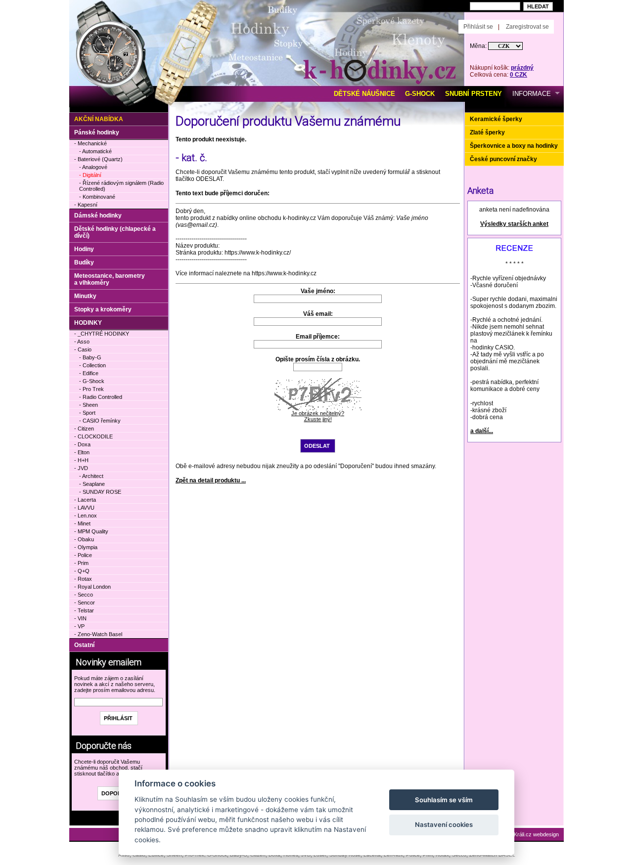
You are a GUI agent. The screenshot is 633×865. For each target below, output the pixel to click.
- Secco (83, 595)
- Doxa (82, 444)
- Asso (82, 342)
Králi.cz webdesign (536, 834)
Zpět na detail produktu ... (211, 480)
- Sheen (88, 405)
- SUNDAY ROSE (100, 492)
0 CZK (518, 74)
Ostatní (84, 645)
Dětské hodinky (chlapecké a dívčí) (115, 232)
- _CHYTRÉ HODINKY (101, 334)
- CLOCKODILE (93, 436)
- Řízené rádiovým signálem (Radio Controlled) (121, 186)
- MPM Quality (91, 531)
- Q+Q (82, 571)
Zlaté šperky (487, 132)
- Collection (92, 365)
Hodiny (84, 249)
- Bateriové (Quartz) (98, 159)
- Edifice (88, 373)
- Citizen (84, 429)
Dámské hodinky (98, 215)
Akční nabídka (98, 119)
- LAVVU (84, 508)
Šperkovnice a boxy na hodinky (514, 145)
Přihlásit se (478, 26)
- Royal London (92, 587)
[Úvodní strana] (181, 15)
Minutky (85, 296)
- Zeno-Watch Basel (98, 634)
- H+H (81, 460)
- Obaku (84, 539)
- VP (79, 626)
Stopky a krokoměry (103, 309)
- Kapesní (85, 205)
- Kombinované (97, 197)
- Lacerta (85, 500)
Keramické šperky (496, 119)
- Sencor (84, 603)
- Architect (91, 476)
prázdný (522, 67)
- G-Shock (91, 381)
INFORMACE (531, 93)
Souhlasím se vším (444, 800)
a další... (481, 431)
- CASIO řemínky (100, 421)
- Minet (82, 523)
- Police (83, 555)
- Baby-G (90, 357)
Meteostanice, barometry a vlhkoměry (109, 279)
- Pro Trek (91, 389)
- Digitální (90, 175)
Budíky (84, 262)
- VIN (80, 618)
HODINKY (88, 322)
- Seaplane (92, 484)
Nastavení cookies (444, 824)
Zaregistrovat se (527, 26)
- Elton (82, 452)
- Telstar (84, 610)
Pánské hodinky (96, 132)
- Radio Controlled (100, 397)
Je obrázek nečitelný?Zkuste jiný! (317, 416)
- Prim (81, 563)
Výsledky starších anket (514, 223)
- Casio (82, 349)
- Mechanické (90, 143)
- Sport (87, 413)
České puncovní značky (503, 159)
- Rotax (83, 579)
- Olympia (85, 547)
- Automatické (95, 151)
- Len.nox (85, 516)
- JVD (81, 468)
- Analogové (93, 167)
